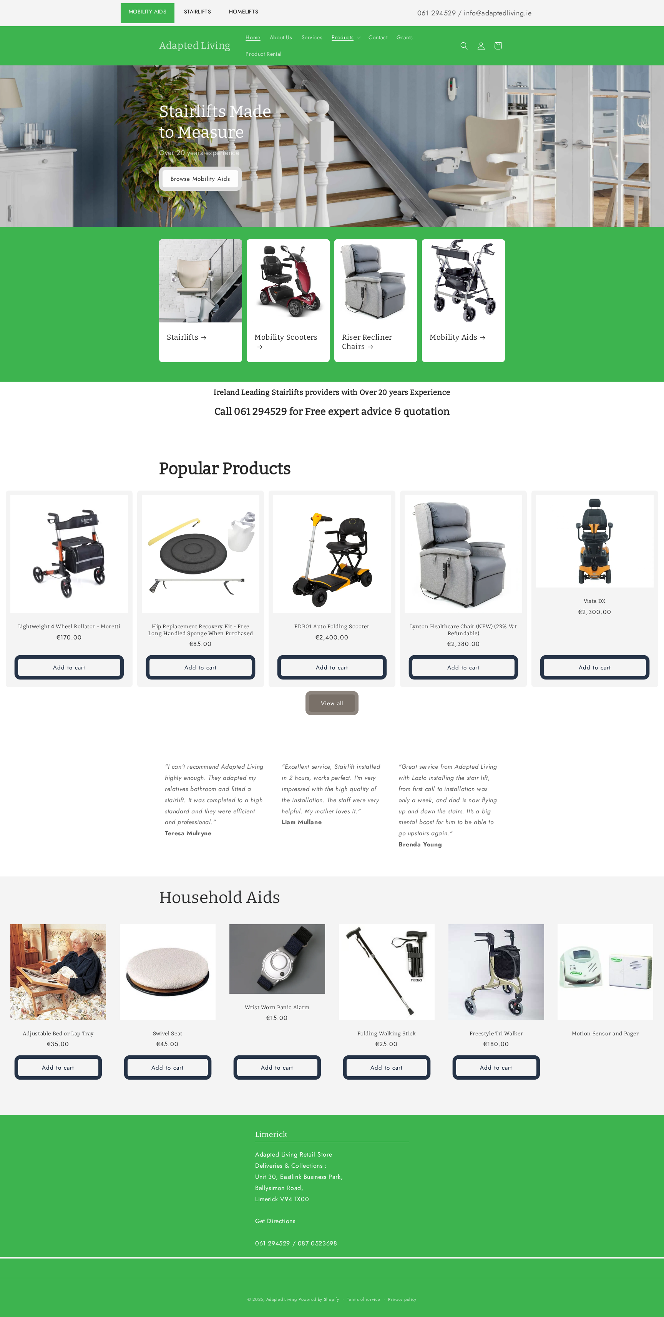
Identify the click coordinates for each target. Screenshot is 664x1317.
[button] (345, 37)
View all (332, 703)
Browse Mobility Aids (200, 179)
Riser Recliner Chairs (367, 342)
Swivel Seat (168, 1033)
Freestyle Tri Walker (496, 1033)
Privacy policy (402, 1299)
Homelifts (243, 11)
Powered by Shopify (319, 1299)
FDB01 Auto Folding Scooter (331, 626)
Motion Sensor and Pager (605, 1033)
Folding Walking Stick (386, 1033)
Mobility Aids (148, 11)
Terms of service (363, 1299)
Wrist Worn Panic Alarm (277, 1007)
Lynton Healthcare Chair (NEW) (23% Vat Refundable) (463, 630)
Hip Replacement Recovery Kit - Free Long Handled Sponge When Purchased (200, 630)
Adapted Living (281, 1299)
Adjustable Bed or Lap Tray (58, 1033)
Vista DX (595, 601)
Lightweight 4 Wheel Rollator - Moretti (69, 626)
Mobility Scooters (286, 337)
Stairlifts (197, 11)
